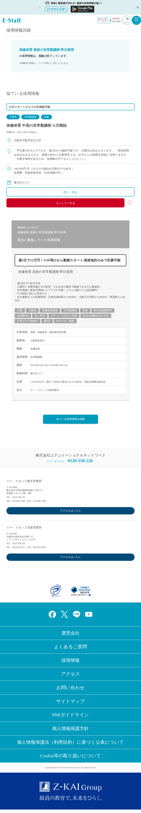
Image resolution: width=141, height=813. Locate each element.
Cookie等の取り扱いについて (70, 755)
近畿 (19, 310)
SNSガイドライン (70, 714)
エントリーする (65, 203)
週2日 (47, 321)
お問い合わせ (70, 687)
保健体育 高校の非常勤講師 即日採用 (45, 272)
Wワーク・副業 (65, 321)
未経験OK (23, 315)
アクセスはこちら (70, 510)
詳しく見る (70, 192)
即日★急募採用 (103, 310)
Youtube (88, 614)
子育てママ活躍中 (27, 321)
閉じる (137, 7)
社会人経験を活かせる (96, 315)
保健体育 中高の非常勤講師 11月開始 (36, 125)
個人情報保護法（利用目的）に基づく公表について (70, 742)
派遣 (46, 116)
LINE (76, 614)
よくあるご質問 (70, 646)
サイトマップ (70, 701)
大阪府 (13, 116)
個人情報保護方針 (70, 728)
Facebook (52, 614)
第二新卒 (40, 315)
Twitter (64, 614)
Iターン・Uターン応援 (64, 315)
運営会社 (70, 633)
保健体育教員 (50, 310)
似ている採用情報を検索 (70, 419)
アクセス (70, 673)
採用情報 (70, 660)
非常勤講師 (30, 116)
